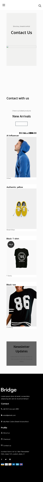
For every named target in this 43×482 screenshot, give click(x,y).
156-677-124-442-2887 (11, 409)
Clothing (9, 327)
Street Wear (10, 230)
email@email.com (9, 415)
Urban (8, 178)
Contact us (7, 446)
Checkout (6, 439)
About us (6, 433)
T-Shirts (9, 276)
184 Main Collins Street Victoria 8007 (16, 422)
